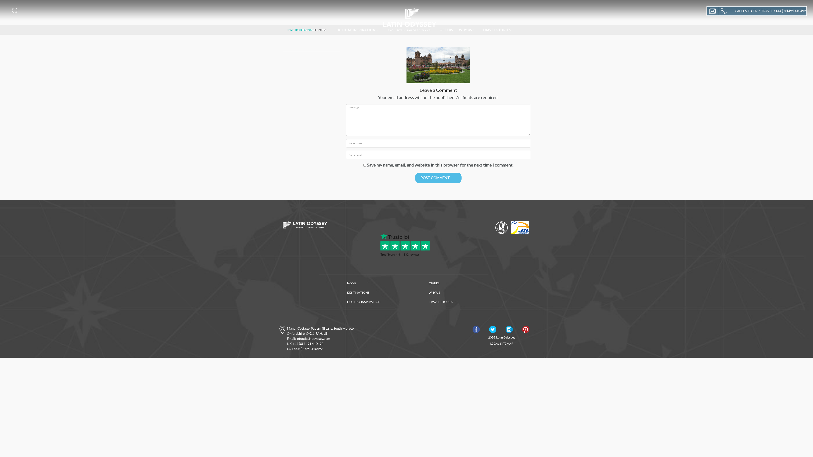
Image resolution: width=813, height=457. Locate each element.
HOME (351, 283)
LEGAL (494, 343)
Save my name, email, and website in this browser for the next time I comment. (440, 164)
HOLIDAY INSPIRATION (355, 30)
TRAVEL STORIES (497, 30)
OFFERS (446, 30)
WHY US (465, 30)
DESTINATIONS (313, 30)
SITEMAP (506, 343)
